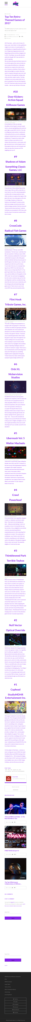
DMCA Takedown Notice (10, 989)
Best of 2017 (8, 13)
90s (11, 769)
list (17, 769)
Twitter (16, 999)
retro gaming (8, 771)
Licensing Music (8, 994)
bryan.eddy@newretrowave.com (12, 36)
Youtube (16, 1012)
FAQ (6, 979)
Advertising (7, 992)
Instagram (16, 1004)
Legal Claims (7, 984)
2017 (6, 769)
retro (20, 769)
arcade (14, 769)
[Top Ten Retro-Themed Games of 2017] (8, 778)
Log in (6, 965)
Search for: (7, 912)
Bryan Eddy (15, 776)
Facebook (16, 1007)
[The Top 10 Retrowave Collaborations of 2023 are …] (15, 869)
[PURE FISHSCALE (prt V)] (15, 837)
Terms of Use (8, 986)
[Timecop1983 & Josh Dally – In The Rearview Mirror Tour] (15, 806)
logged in (13, 902)
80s (9, 769)
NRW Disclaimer (8, 981)
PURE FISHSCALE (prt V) (12, 850)
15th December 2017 (10, 34)
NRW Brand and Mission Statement (13, 976)
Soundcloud (16, 1009)
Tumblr (16, 1001)
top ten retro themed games (18, 771)
